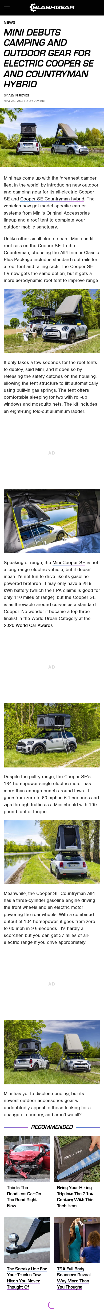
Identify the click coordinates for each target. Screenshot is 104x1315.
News (9, 23)
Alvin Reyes (19, 95)
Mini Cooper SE (69, 562)
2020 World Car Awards (28, 625)
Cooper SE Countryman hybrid (52, 199)
